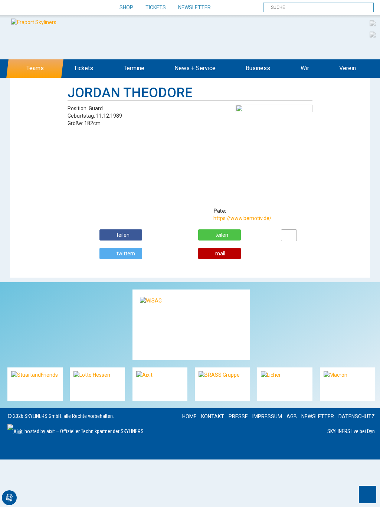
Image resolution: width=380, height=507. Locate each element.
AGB (291, 416)
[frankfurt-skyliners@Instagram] (39, 7)
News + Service (195, 68)
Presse (238, 416)
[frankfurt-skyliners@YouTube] (52, 7)
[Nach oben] (367, 494)
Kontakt (212, 416)
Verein (347, 68)
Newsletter (194, 7)
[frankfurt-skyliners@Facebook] (13, 7)
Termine (134, 68)
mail (220, 253)
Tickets (155, 7)
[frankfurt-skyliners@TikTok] (26, 7)
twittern (126, 253)
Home (189, 416)
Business (258, 68)
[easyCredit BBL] (373, 23)
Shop (126, 7)
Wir (305, 68)
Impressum (267, 416)
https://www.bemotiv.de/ (242, 218)
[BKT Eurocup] (373, 34)
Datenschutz (356, 416)
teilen (123, 235)
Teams (35, 68)
